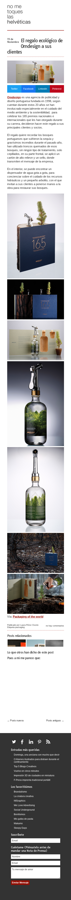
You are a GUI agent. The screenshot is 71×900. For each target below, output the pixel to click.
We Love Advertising (24, 805)
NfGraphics (19, 800)
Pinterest (56, 89)
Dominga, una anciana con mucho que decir (36, 754)
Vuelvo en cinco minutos (26, 771)
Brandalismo (20, 791)
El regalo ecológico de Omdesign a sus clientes (35, 46)
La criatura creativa (24, 796)
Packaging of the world (28, 616)
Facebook (28, 89)
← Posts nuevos (15, 720)
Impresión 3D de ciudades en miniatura (34, 775)
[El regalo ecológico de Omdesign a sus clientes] (35, 82)
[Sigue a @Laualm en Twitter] (15, 744)
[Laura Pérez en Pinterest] (40, 744)
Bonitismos (19, 814)
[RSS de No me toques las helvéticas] (49, 744)
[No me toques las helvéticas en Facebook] (23, 744)
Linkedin (42, 89)
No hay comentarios (55, 626)
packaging (20, 627)
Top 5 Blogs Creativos (25, 766)
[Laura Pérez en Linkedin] (32, 744)
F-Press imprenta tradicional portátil (32, 780)
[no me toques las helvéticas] (19, 25)
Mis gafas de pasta (23, 819)
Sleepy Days (20, 828)
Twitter (14, 89)
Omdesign (14, 97)
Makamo (18, 823)
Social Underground (24, 810)
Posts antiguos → (55, 720)
